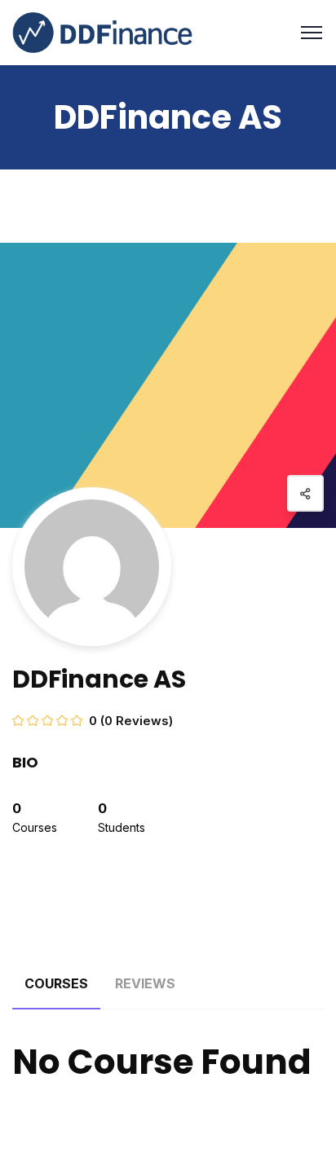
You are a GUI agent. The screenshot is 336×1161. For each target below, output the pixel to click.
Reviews (145, 983)
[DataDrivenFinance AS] (102, 31)
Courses (56, 983)
